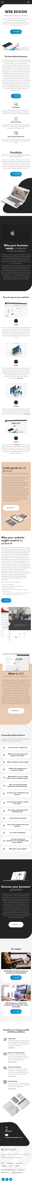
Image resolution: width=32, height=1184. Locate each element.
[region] (15, 198)
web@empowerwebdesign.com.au (14, 1137)
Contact (17, 1166)
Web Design (10, 1163)
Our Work (3, 1166)
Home (2, 1163)
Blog (10, 1166)
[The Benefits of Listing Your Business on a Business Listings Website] (16, 960)
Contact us (15, 924)
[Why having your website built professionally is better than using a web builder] (16, 993)
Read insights (16, 977)
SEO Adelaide (15, 710)
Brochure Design (12, 1062)
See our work (10, 507)
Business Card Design (17, 1172)
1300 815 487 (8, 1131)
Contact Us (17, 31)
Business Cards (12, 1076)
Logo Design (11, 1047)
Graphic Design (12, 1088)
